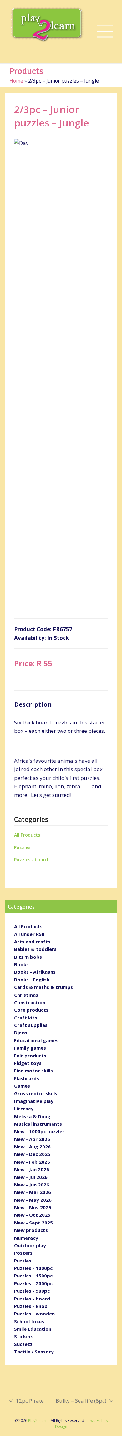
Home (16, 80)
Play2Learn (38, 1420)
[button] (105, 32)
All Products (27, 835)
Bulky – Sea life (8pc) (81, 1401)
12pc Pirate (26, 1401)
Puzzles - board (31, 859)
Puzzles (22, 847)
